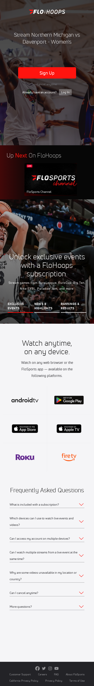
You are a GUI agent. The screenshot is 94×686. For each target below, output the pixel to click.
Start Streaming (53, 184)
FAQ (56, 674)
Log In (65, 92)
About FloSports (75, 674)
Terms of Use (77, 680)
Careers (42, 674)
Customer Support (20, 674)
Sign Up (47, 73)
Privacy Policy (53, 680)
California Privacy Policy (23, 680)
